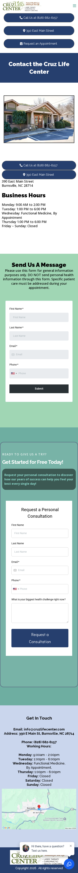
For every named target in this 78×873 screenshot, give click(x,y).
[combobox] (14, 373)
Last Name (16, 327)
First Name (16, 308)
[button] (74, 6)
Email (13, 346)
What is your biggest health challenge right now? (38, 599)
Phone (13, 364)
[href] (39, 809)
